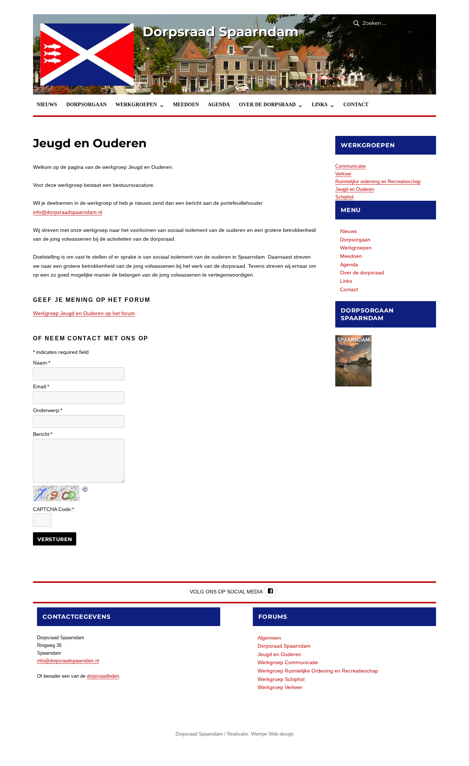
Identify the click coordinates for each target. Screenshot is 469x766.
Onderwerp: (47, 410)
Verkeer (343, 174)
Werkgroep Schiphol (281, 679)
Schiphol (344, 197)
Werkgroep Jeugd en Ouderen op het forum (84, 313)
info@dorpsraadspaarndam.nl (67, 212)
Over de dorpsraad (267, 104)
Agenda (219, 104)
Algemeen (269, 638)
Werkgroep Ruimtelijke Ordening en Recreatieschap (318, 671)
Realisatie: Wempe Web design (260, 734)
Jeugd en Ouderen (354, 189)
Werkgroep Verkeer (280, 687)
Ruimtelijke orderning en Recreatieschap (378, 181)
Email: (41, 386)
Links (320, 104)
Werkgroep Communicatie (288, 662)
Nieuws (47, 104)
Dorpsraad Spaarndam (221, 31)
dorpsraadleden (103, 676)
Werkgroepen (136, 104)
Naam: (41, 363)
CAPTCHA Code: (53, 509)
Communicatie (350, 166)
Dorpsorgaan (86, 104)
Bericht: (42, 434)
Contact (355, 104)
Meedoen (186, 104)
